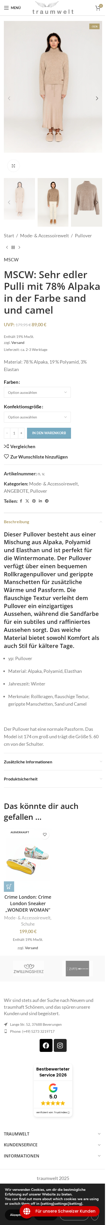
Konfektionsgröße (22, 406)
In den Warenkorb (49, 433)
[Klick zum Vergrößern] (13, 166)
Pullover (83, 235)
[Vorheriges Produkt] (7, 248)
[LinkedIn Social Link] (40, 501)
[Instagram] (60, 1045)
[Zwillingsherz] (28, 969)
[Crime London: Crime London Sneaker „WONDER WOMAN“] (28, 860)
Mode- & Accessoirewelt (44, 235)
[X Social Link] (27, 501)
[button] (9, 98)
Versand (17, 342)
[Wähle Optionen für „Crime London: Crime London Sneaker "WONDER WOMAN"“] (9, 886)
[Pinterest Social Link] (34, 501)
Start (9, 235)
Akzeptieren (18, 1215)
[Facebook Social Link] (21, 501)
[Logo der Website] (53, 7)
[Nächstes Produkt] (19, 248)
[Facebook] (46, 1045)
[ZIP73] (77, 969)
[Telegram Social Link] (46, 501)
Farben (11, 382)
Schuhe (28, 924)
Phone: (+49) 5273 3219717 (32, 1031)
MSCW (11, 259)
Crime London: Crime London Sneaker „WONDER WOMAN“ (27, 903)
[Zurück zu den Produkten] (13, 248)
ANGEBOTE (16, 491)
